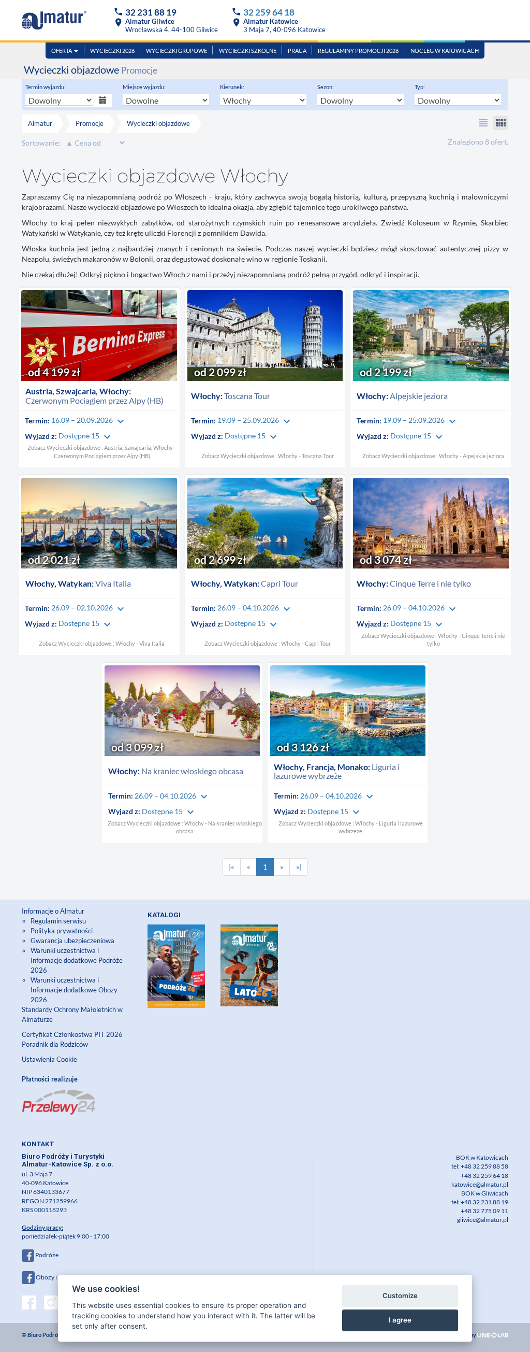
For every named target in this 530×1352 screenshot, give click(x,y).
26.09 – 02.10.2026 (89, 607)
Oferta (62, 50)
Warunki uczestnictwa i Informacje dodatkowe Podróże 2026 (77, 960)
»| (298, 866)
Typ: (420, 86)
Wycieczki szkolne (247, 50)
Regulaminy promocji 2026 (358, 50)
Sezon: (325, 86)
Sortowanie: (41, 142)
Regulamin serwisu (58, 921)
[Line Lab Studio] (492, 1334)
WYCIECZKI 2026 (112, 50)
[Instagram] (51, 1304)
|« (231, 866)
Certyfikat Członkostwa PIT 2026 (72, 1034)
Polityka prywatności (62, 931)
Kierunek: (232, 86)
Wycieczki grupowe (176, 50)
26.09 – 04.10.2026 (255, 607)
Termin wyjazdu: (45, 86)
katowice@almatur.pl (479, 1184)
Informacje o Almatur (53, 911)
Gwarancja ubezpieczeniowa (72, 940)
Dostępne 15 (85, 435)
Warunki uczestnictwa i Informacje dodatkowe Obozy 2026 (74, 990)
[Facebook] (29, 1304)
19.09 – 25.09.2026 (255, 420)
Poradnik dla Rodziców (56, 1044)
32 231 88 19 (150, 12)
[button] (483, 123)
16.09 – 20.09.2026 (89, 420)
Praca (297, 50)
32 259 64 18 (269, 12)
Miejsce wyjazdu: (144, 86)
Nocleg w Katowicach (444, 50)
